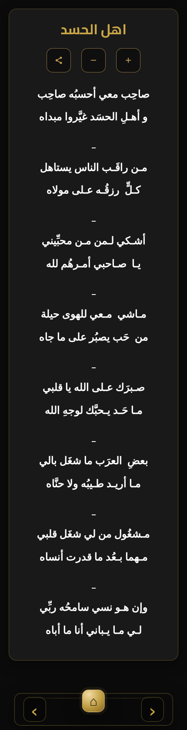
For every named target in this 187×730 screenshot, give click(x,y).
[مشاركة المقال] (59, 60)
